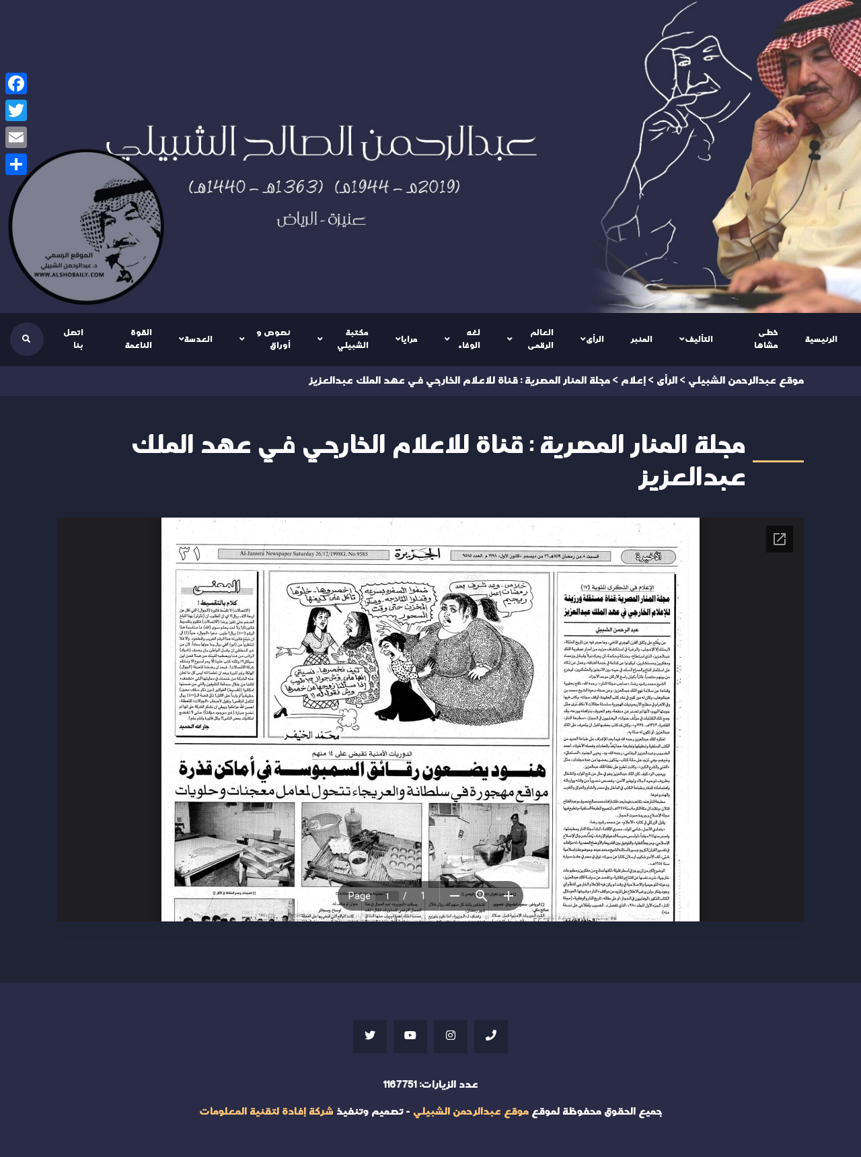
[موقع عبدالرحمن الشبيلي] (430, 156)
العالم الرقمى (540, 339)
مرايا (409, 339)
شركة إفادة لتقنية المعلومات (266, 1112)
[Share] (16, 164)
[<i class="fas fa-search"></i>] (26, 339)
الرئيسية (821, 339)
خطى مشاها (766, 339)
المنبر (641, 339)
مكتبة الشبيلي (353, 339)
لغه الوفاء (469, 339)
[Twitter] (16, 110)
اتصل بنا (73, 339)
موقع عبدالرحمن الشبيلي (471, 1112)
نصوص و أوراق (273, 339)
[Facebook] (16, 83)
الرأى (595, 339)
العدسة (198, 339)
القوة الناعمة (138, 339)
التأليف (699, 339)
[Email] (16, 137)
